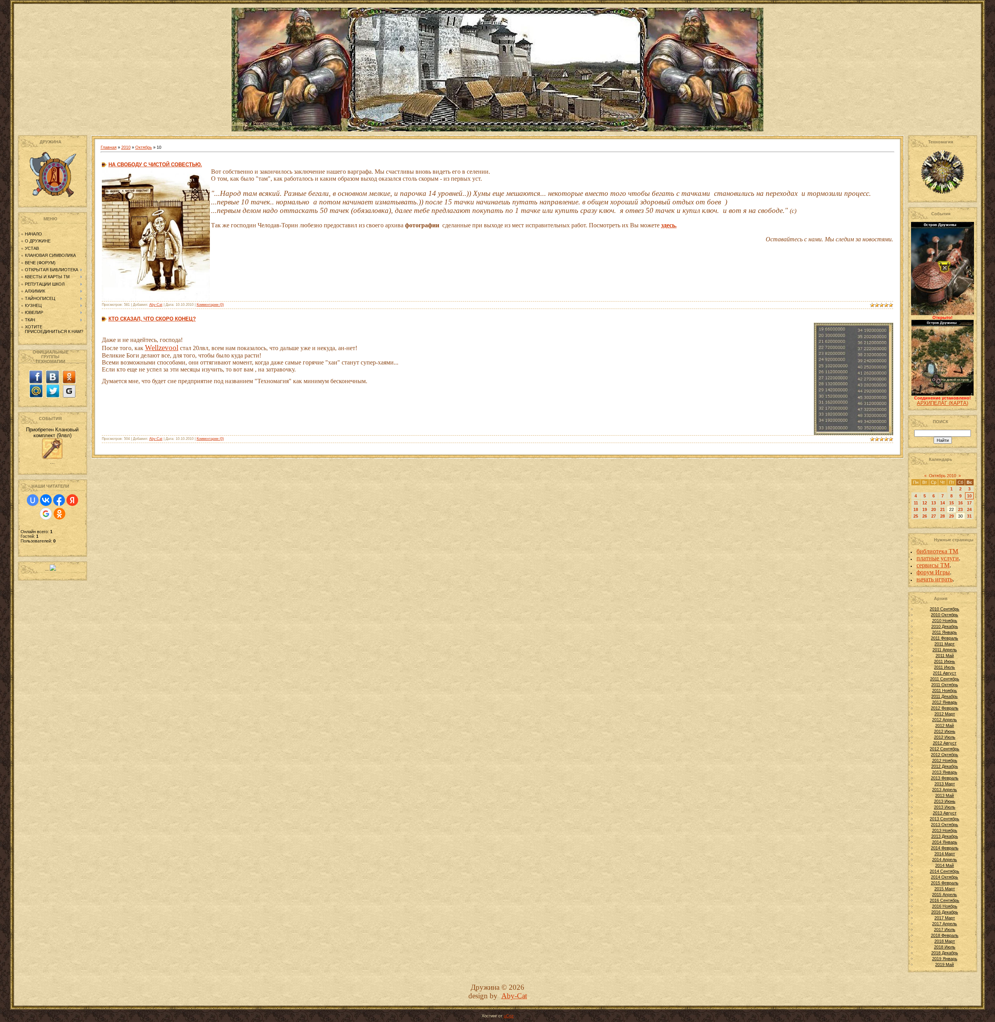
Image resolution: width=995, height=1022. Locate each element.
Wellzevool (161, 348)
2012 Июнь (944, 731)
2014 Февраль (944, 848)
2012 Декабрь (944, 766)
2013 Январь (944, 772)
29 (951, 516)
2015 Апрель (944, 894)
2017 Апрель (944, 923)
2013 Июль (944, 807)
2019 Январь (944, 958)
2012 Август (945, 743)
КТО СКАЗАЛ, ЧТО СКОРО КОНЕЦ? (152, 319)
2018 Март (944, 941)
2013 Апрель (944, 789)
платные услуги (937, 558)
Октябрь (143, 147)
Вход (287, 123)
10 (969, 496)
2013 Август (945, 813)
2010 (126, 147)
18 (915, 509)
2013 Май (944, 795)
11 (916, 503)
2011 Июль (944, 667)
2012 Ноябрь (944, 760)
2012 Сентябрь (944, 748)
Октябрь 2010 (942, 475)
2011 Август (944, 673)
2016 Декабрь (944, 912)
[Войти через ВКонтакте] (46, 500)
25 (915, 516)
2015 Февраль (944, 883)
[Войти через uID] (32, 500)
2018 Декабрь (944, 952)
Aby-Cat (155, 305)
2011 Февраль (944, 638)
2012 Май (944, 725)
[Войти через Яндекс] (72, 500)
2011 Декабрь (944, 696)
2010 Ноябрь (944, 620)
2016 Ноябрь (944, 906)
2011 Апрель (944, 649)
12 (924, 503)
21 (942, 509)
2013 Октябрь (944, 824)
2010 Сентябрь (944, 609)
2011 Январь (944, 632)
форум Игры (933, 572)
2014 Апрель (944, 859)
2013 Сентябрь (944, 818)
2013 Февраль (944, 778)
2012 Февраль (944, 708)
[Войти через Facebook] (59, 500)
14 (942, 503)
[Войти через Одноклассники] (59, 514)
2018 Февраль (944, 935)
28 (942, 516)
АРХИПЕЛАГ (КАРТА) (942, 403)
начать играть (934, 579)
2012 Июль (944, 737)
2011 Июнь (944, 661)
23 (960, 509)
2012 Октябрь (944, 754)
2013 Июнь (944, 801)
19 (924, 509)
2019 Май (944, 964)
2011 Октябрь (944, 684)
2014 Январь (944, 842)
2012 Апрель (944, 719)
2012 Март (944, 714)
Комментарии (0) (210, 305)
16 (960, 503)
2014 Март (944, 853)
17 (969, 503)
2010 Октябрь (944, 614)
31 (969, 516)
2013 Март (944, 783)
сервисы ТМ (933, 565)
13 (933, 503)
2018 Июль (944, 947)
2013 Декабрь (944, 836)
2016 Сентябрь (944, 900)
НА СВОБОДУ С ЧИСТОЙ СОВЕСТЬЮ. (155, 164)
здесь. (669, 225)
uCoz (509, 1015)
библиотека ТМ (937, 551)
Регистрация (265, 123)
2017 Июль (944, 929)
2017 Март (944, 918)
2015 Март (944, 888)
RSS (759, 69)
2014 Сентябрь (944, 871)
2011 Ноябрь (944, 690)
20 (933, 509)
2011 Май (945, 655)
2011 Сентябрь (944, 679)
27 (933, 516)
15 (951, 503)
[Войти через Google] (46, 514)
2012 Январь (944, 702)
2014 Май (944, 865)
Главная (240, 123)
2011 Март (944, 644)
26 (924, 516)
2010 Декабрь (944, 626)
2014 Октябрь (944, 877)
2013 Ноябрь (944, 830)
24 (969, 509)
